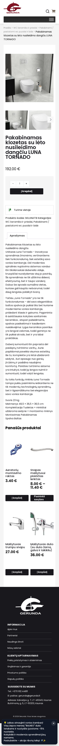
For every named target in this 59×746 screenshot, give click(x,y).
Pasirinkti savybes (39, 498)
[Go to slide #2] (40, 121)
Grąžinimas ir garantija (19, 666)
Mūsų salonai (14, 648)
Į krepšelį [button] (17, 498)
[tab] (17, 235)
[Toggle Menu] (51, 19)
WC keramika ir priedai (25, 27)
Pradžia (7, 27)
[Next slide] (48, 78)
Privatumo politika (16, 672)
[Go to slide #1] (16, 121)
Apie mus (12, 629)
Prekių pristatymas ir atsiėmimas (24, 660)
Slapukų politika (15, 679)
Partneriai (12, 635)
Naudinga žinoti (15, 641)
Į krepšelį (26, 191)
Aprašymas (17, 235)
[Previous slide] (10, 78)
